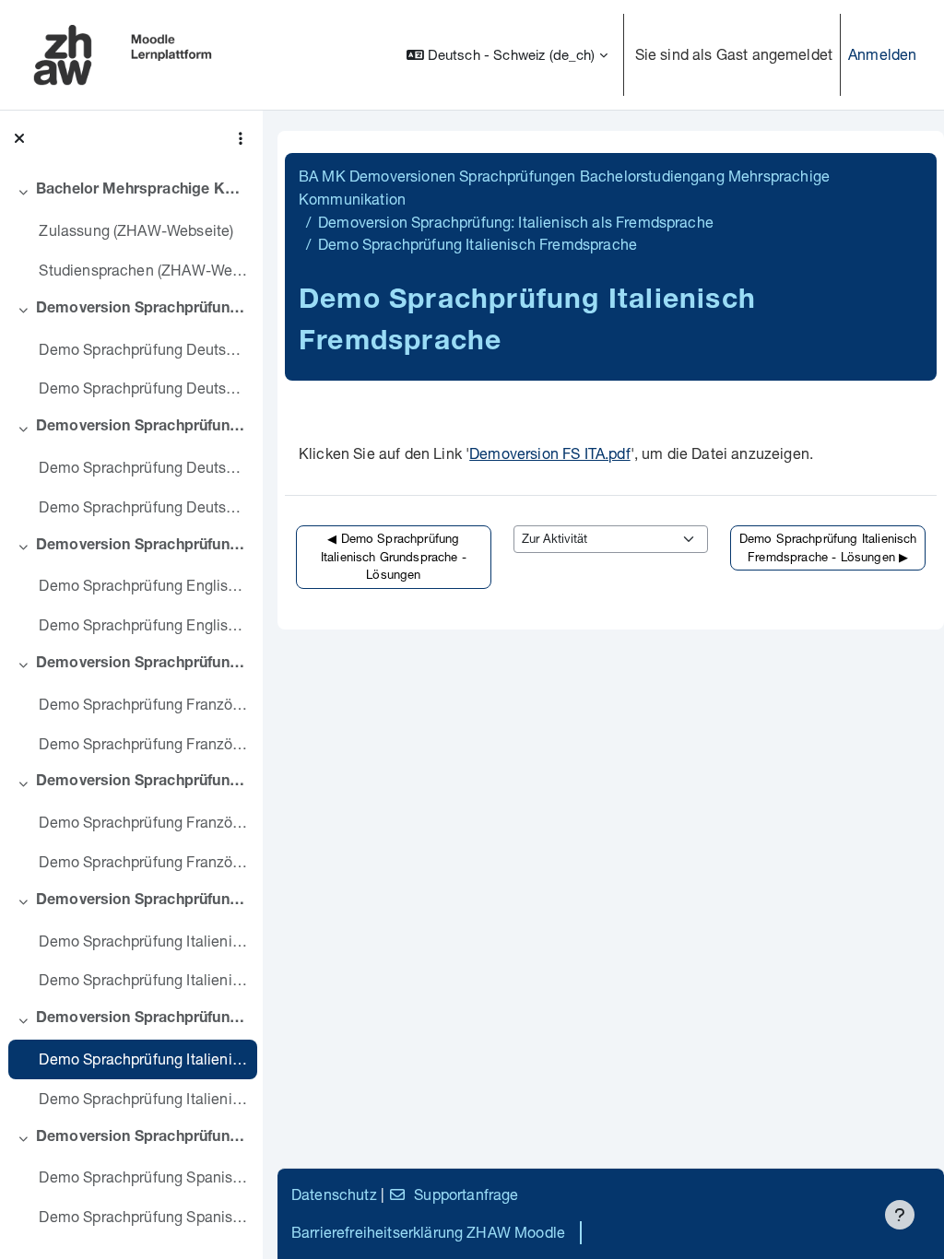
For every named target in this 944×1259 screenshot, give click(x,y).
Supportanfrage (466, 1194)
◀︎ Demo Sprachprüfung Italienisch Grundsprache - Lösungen (393, 556)
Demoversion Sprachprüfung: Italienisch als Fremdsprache (142, 1019)
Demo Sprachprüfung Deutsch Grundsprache (143, 349)
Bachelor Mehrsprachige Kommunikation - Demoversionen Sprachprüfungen (142, 190)
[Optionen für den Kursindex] (240, 138)
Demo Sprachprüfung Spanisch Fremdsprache (143, 1176)
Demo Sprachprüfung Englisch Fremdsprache (143, 585)
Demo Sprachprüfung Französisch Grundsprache (143, 703)
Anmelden (882, 54)
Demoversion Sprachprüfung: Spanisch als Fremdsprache (142, 1138)
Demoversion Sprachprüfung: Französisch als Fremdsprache (142, 782)
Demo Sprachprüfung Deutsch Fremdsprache (143, 467)
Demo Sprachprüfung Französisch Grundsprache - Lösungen (143, 743)
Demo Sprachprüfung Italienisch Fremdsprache (143, 1058)
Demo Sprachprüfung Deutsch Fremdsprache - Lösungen (143, 506)
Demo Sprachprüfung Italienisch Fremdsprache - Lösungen (143, 1098)
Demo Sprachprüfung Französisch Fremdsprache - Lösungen (143, 861)
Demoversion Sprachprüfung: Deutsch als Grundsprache (142, 309)
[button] (507, 55)
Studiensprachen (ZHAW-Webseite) (143, 269)
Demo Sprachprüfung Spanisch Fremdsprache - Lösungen (143, 1216)
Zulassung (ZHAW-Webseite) (136, 230)
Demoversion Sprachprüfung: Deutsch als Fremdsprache (142, 427)
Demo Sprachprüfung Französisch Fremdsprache (143, 821)
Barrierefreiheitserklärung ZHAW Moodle (428, 1232)
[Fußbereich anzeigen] (899, 1215)
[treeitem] (131, 230)
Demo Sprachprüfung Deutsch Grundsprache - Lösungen (143, 387)
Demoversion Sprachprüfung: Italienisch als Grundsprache (142, 901)
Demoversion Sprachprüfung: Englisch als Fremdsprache (142, 546)
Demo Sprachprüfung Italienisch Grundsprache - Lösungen (143, 979)
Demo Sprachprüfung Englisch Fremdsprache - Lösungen (143, 624)
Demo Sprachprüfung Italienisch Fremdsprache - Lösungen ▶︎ (828, 547)
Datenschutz (334, 1194)
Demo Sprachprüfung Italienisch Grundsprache (143, 940)
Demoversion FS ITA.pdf (550, 453)
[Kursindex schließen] (19, 138)
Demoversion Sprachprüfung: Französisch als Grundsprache (142, 664)
